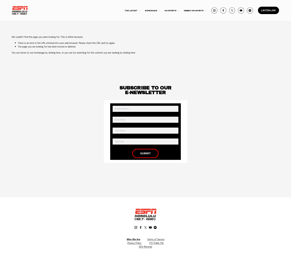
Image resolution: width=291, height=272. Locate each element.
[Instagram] (214, 10)
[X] (232, 10)
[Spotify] (250, 10)
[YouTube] (241, 10)
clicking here (54, 52)
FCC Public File (156, 243)
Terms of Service (155, 239)
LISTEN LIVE (268, 10)
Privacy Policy (134, 243)
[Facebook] (223, 10)
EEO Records (145, 246)
